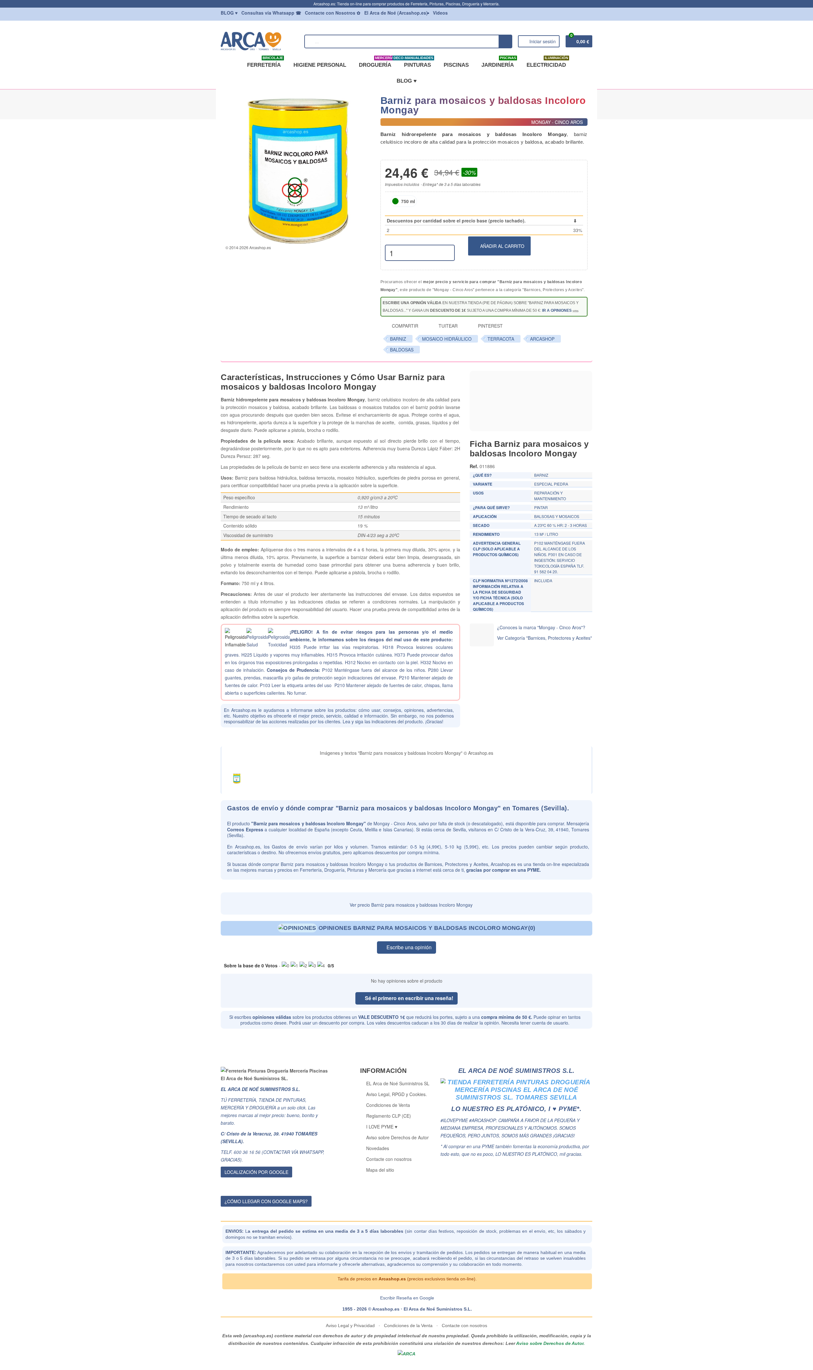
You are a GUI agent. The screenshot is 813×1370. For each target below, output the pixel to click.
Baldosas (401, 349)
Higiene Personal (319, 65)
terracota (500, 339)
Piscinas (456, 65)
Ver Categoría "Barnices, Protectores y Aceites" (544, 638)
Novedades (377, 1148)
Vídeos (440, 13)
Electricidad (547, 62)
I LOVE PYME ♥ (381, 1126)
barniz (398, 339)
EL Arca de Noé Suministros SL (397, 1083)
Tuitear (447, 326)
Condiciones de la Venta (408, 1325)
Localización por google (256, 1172)
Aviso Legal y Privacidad (351, 1325)
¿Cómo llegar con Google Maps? (266, 1201)
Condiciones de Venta (388, 1105)
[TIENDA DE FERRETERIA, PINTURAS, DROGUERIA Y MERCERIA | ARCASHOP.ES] (259, 40)
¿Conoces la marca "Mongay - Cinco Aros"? (541, 627)
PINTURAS (416, 62)
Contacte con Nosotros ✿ (332, 13)
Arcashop (542, 339)
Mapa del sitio (380, 1170)
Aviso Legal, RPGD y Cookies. (396, 1094)
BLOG (229, 13)
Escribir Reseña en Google (407, 1297)
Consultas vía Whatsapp (271, 13)
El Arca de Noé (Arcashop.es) (396, 13)
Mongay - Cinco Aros (394, 823)
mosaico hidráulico (447, 339)
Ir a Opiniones (557, 310)
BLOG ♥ (407, 81)
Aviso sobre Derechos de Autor (397, 1137)
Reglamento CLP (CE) (388, 1116)
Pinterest (490, 326)
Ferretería (265, 62)
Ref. (474, 466)
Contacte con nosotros (389, 1159)
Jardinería (498, 62)
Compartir (404, 326)
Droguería (376, 62)
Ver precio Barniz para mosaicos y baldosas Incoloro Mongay (410, 905)
